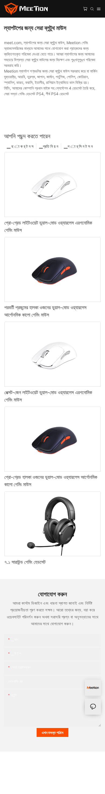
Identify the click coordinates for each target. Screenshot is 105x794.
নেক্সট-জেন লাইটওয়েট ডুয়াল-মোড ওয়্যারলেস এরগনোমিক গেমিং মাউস (48, 396)
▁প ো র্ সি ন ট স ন (78, 146)
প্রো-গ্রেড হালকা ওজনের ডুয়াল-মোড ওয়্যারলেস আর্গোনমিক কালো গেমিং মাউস (50, 480)
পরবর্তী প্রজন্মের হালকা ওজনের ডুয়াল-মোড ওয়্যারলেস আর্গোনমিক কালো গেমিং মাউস (45, 311)
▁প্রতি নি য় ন (48, 146)
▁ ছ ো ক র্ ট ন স (20, 146)
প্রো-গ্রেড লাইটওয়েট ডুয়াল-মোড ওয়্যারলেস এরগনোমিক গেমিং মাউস (48, 226)
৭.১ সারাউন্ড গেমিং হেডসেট (25, 562)
